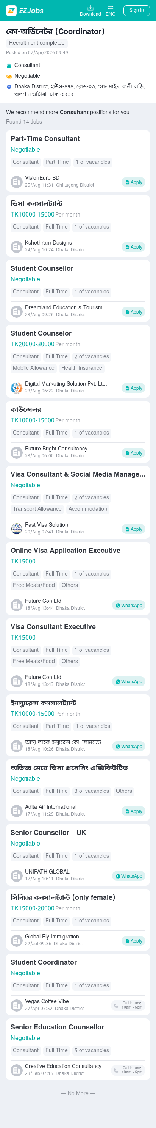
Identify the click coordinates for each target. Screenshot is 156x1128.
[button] (110, 10)
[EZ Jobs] (25, 10)
